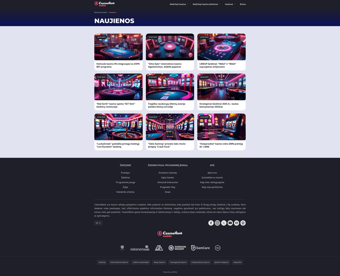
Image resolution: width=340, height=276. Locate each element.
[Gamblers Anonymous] (159, 248)
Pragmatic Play (167, 187)
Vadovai (229, 4)
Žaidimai (125, 177)
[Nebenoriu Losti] (139, 248)
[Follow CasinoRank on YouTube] (230, 223)
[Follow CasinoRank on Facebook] (211, 223)
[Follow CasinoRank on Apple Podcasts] (243, 223)
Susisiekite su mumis (212, 177)
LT (97, 223)
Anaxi (167, 191)
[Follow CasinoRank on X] (223, 223)
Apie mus (212, 172)
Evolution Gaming (168, 172)
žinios (243, 4)
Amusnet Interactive (167, 182)
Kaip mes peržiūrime (212, 187)
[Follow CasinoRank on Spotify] (236, 223)
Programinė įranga (125, 182)
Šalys (125, 187)
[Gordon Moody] (177, 248)
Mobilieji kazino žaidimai (205, 4)
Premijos (125, 172)
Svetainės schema (125, 191)
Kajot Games (167, 177)
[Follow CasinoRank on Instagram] (217, 223)
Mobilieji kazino (178, 4)
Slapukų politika (170, 272)
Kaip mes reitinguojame (212, 182)
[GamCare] (200, 248)
